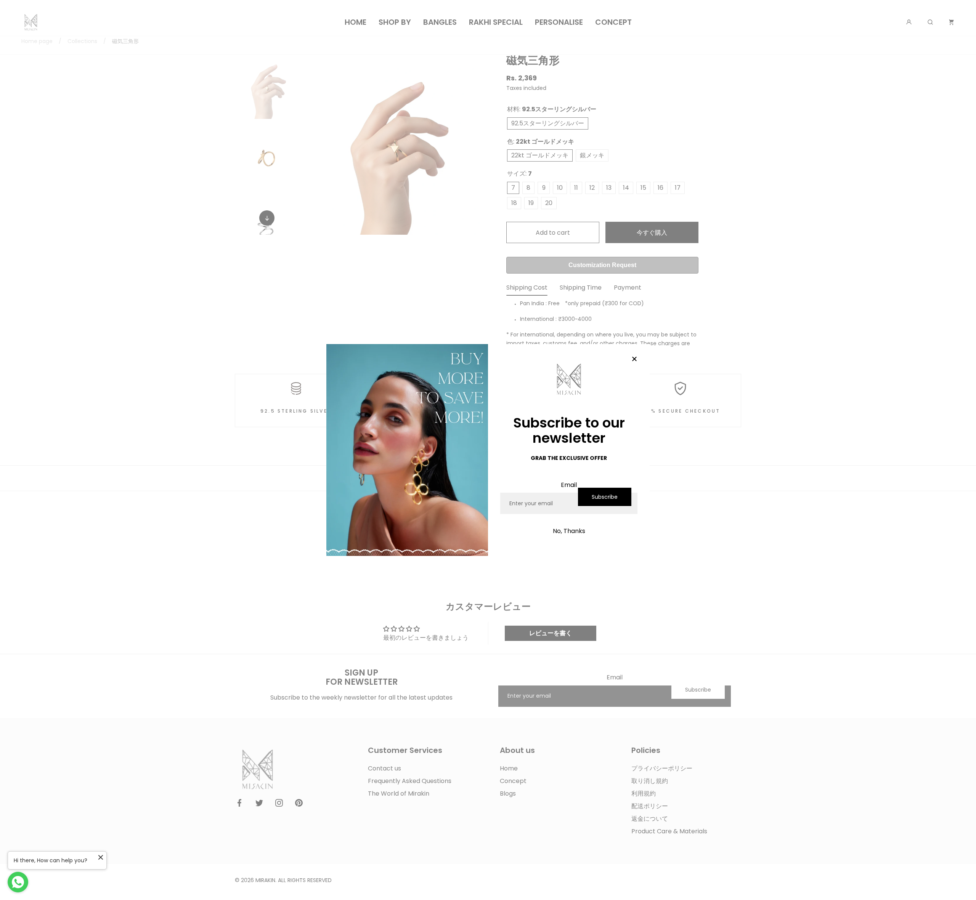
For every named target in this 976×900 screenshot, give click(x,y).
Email (569, 484)
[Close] (634, 359)
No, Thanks (569, 531)
